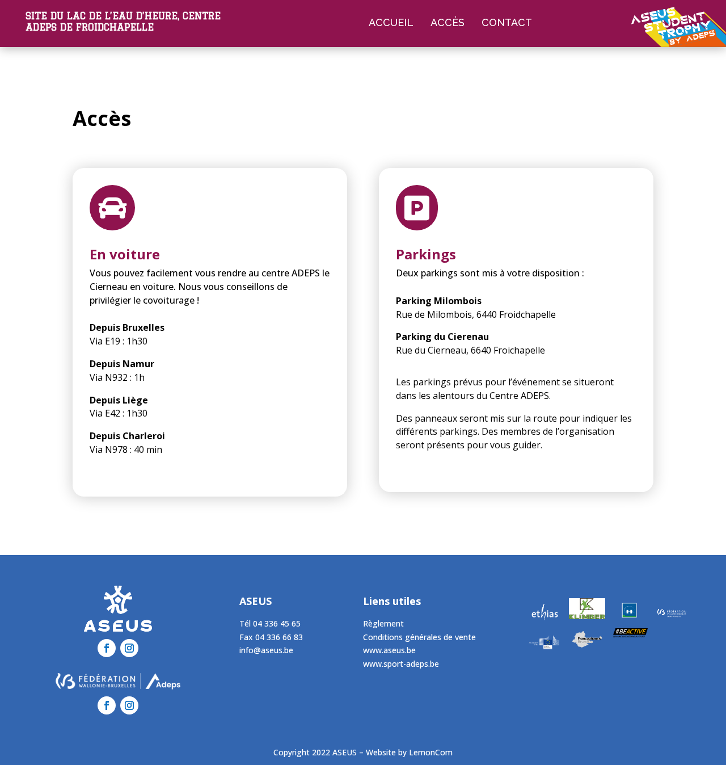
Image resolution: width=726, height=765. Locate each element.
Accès (447, 22)
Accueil (391, 22)
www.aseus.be (389, 650)
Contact (507, 22)
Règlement (383, 623)
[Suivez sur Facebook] (107, 648)
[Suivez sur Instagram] (129, 648)
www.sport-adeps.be (401, 663)
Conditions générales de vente (419, 637)
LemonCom (431, 752)
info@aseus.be (266, 650)
